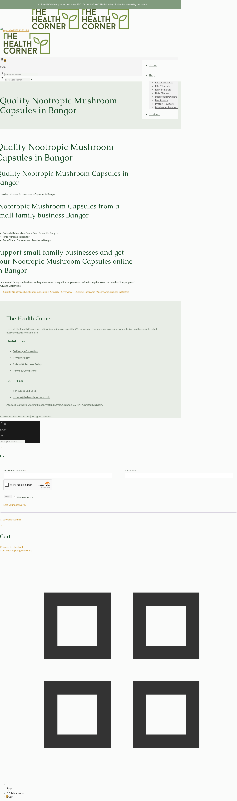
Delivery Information (25, 351)
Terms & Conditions (25, 370)
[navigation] (118, 538)
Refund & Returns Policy (27, 364)
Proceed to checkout (11, 546)
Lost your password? (14, 504)
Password (131, 470)
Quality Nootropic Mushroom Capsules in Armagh (31, 291)
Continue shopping (10, 550)
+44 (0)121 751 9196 (24, 390)
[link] (31, 79)
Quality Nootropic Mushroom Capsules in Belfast (102, 291)
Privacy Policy (21, 357)
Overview (66, 291)
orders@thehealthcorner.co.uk (31, 397)
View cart (26, 550)
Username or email (15, 470)
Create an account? (10, 519)
